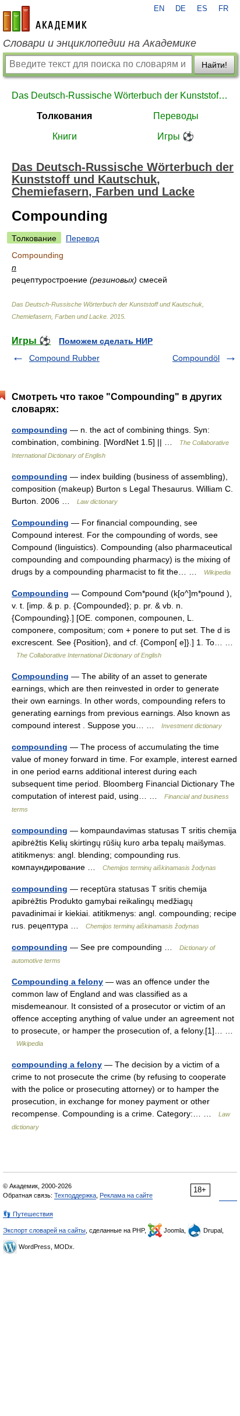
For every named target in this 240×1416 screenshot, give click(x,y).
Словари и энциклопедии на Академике (99, 43)
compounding (40, 429)
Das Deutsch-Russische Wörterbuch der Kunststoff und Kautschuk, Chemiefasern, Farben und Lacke (120, 95)
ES (202, 9)
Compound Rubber (64, 358)
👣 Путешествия (28, 1213)
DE (180, 9)
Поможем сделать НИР (106, 341)
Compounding (40, 522)
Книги (64, 136)
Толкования (64, 116)
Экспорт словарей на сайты (44, 1230)
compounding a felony (57, 1064)
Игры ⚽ (175, 136)
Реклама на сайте (126, 1195)
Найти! (214, 64)
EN (159, 9)
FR (223, 9)
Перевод (82, 238)
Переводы (176, 116)
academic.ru (45, 19)
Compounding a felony (57, 981)
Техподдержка (75, 1195)
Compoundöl (196, 358)
